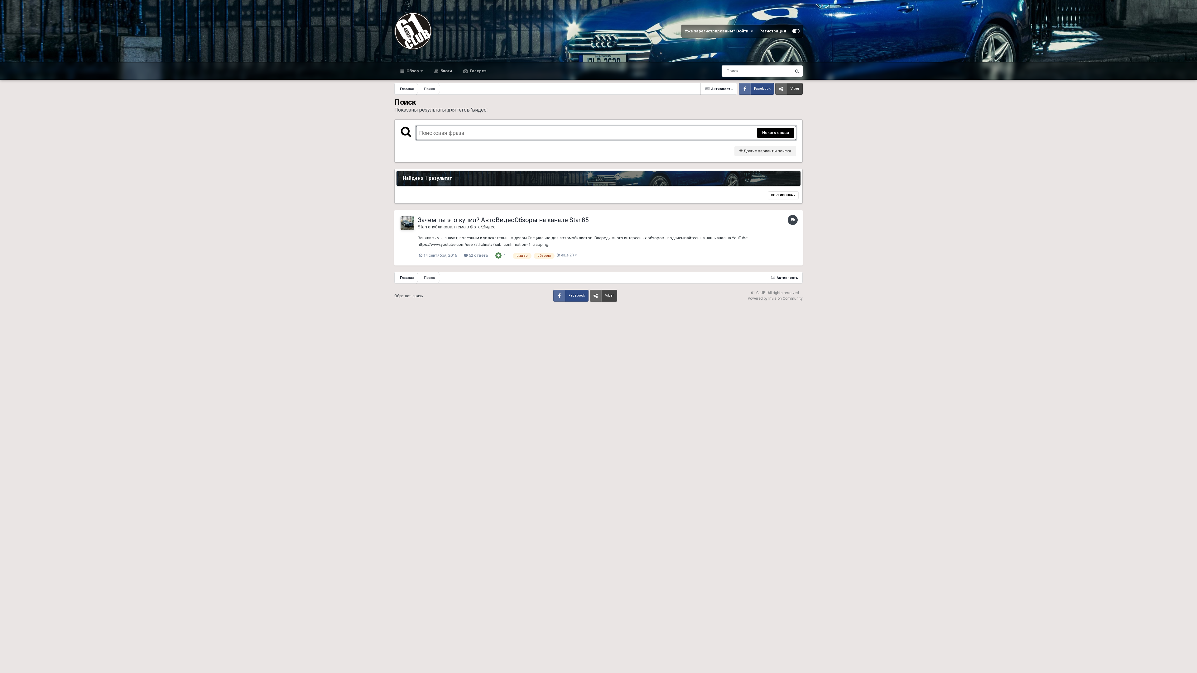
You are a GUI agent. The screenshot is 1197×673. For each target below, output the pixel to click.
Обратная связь (408, 296)
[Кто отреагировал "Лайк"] (498, 255)
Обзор (412, 71)
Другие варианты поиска (767, 151)
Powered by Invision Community (775, 298)
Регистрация (772, 31)
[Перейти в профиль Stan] (407, 223)
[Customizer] (796, 31)
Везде (777, 71)
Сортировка (782, 195)
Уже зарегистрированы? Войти (717, 31)
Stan (422, 226)
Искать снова (775, 132)
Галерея (478, 71)
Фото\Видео (483, 226)
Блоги (446, 71)
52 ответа (478, 255)
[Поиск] (797, 71)
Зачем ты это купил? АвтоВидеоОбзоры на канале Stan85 (503, 220)
